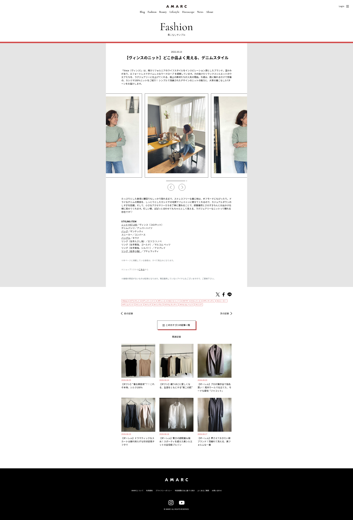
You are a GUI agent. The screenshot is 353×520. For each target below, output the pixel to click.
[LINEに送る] (229, 294)
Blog (142, 12)
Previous (171, 187)
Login (341, 6)
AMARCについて (137, 490)
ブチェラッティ (171, 304)
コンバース (196, 301)
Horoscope (188, 12)
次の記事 (224, 313)
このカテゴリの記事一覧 (178, 325)
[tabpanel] (176, 135)
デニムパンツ (128, 304)
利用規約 (149, 490)
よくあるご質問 (203, 490)
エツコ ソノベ (174, 301)
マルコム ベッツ (187, 304)
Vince (125, 301)
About (209, 12)
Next (182, 187)
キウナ (186, 301)
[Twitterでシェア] (218, 294)
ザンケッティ (209, 301)
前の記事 (128, 313)
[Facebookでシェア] (223, 294)
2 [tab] (186, 180)
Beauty (163, 12)
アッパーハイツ (149, 301)
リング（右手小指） (131, 251)
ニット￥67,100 (129, 224)
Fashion (152, 12)
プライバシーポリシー (164, 490)
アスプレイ (135, 301)
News (200, 12)
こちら (142, 269)
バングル (125, 238)
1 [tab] (175, 180)
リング (199, 304)
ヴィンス (162, 301)
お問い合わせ (217, 490)
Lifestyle (174, 12)
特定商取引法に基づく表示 (185, 490)
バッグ (124, 231)
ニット (139, 304)
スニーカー (222, 301)
